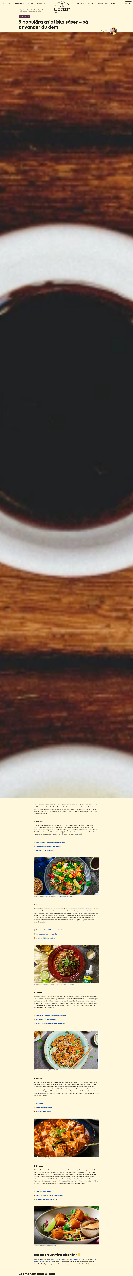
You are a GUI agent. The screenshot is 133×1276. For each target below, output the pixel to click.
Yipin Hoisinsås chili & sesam (65, 896)
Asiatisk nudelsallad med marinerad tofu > (51, 1023)
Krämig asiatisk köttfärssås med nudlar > (50, 930)
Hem (9, 3)
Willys (36, 1261)
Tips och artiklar (24, 16)
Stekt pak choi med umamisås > (47, 934)
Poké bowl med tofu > (43, 1191)
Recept (30, 3)
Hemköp (41, 1261)
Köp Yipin (91, 3)
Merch (113, 3)
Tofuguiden (41, 3)
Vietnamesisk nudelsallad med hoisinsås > (50, 842)
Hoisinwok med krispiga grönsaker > (48, 846)
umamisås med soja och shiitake (81, 909)
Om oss (79, 3)
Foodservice (103, 3)
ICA (94, 1259)
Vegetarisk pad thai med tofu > (47, 1019)
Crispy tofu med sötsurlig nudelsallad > (49, 1195)
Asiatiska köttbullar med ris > (46, 938)
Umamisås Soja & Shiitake (78, 1259)
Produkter (18, 3)
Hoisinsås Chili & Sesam (58, 1259)
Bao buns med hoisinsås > (45, 850)
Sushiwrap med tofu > (43, 1111)
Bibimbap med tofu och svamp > (47, 1199)
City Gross (50, 1261)
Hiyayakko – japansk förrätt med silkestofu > (51, 1015)
